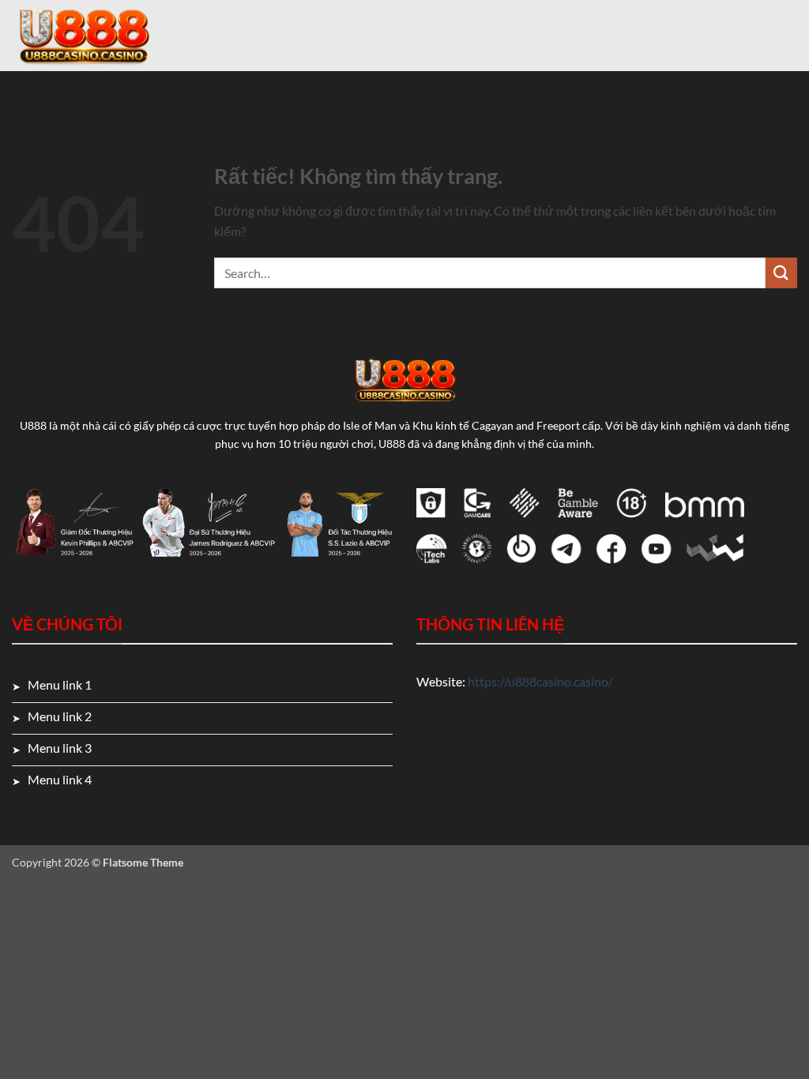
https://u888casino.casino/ (540, 681)
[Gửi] (781, 273)
